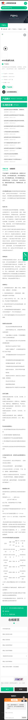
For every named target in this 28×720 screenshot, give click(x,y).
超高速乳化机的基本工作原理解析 (13, 148)
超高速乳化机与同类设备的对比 (12, 137)
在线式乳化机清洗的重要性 (11, 153)
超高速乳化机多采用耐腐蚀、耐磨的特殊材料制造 (14, 109)
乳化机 (20, 29)
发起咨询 (24, 717)
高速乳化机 (12, 614)
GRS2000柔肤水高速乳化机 (16, 608)
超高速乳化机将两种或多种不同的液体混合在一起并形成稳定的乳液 (14, 115)
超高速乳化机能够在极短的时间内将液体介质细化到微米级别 (14, 120)
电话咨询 (25, 256)
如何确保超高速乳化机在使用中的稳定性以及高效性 (14, 126)
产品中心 (4, 25)
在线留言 (12, 168)
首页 (9, 29)
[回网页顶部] (25, 259)
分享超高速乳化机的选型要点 (11, 131)
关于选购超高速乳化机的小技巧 (12, 142)
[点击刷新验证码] (18, 679)
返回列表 (7, 611)
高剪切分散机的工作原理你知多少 (13, 159)
